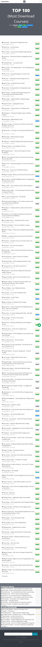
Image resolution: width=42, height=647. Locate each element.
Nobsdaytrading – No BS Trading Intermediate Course (17, 261)
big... (8, 204)
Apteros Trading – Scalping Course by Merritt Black (15, 604)
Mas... (8, 359)
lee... (8, 499)
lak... (8, 138)
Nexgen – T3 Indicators (8, 611)
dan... (8, 452)
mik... (8, 573)
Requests (15, 25)
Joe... (8, 401)
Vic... (8, 319)
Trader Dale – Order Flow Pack (11, 543)
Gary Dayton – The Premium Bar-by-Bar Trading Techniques (19, 502)
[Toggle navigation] (40, 1)
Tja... (8, 59)
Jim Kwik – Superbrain (9, 492)
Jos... (8, 110)
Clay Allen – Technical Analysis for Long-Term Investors (16, 602)
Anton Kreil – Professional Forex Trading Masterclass (17, 88)
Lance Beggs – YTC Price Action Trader (13, 318)
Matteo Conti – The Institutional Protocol (13, 618)
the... (8, 237)
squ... (8, 222)
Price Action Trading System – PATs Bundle (14, 196)
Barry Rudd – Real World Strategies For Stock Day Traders (17, 590)
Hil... (8, 267)
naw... (8, 461)
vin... (8, 121)
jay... (8, 529)
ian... (8, 294)
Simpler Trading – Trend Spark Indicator (13, 450)
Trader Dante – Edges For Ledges (11, 404)
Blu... (8, 310)
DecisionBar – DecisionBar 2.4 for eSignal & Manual (15, 599)
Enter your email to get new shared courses (14, 634)
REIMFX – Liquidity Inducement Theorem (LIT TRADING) (18, 236)
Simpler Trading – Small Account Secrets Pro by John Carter (18, 174)
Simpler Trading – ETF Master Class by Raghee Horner (17, 507)
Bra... (8, 411)
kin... (8, 299)
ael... (8, 472)
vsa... (8, 429)
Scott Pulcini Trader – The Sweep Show (13, 340)
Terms (24, 639)
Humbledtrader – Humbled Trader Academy (14, 527)
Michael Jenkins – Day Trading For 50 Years (14, 146)
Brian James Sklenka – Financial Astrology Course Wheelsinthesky (14, 609)
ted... (8, 325)
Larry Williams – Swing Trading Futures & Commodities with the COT (17, 619)
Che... (8, 258)
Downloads (30, 25)
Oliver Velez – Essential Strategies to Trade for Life (16, 74)
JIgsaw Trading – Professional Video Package (14, 302)
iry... (8, 133)
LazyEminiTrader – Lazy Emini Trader (13, 63)
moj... (8, 508)
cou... (8, 370)
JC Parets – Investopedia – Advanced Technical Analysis (17, 419)
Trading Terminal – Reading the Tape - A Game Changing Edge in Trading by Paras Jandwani (17, 614)
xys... (8, 540)
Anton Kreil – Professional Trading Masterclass (15, 42)
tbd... (8, 456)
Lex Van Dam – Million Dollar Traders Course (15, 357)
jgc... (8, 143)
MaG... (8, 217)
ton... (8, 514)
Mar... (8, 365)
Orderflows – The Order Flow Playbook (13, 245)
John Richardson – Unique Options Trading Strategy (15, 612)
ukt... (8, 566)
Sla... (8, 263)
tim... (8, 64)
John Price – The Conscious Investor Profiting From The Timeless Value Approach (16, 595)
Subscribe (35, 634)
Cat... (8, 147)
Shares (20, 25)
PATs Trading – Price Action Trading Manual (14, 522)
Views (24, 25)
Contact (34, 639)
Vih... (8, 116)
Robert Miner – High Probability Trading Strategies (16, 99)
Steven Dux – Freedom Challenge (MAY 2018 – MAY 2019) (17, 313)
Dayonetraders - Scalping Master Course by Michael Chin (18, 428)
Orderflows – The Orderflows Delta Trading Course (16, 433)
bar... (8, 314)
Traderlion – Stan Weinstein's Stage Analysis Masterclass (18, 565)
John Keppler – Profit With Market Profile (13, 518)
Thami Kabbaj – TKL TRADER (10, 470)
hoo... (8, 80)
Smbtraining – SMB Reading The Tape (13, 119)
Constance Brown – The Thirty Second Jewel (14, 266)
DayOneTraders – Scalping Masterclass (13, 103)
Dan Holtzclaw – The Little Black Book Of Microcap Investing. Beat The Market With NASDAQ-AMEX (17, 592)
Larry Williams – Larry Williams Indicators (14, 288)
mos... (8, 519)
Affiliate (17, 639)
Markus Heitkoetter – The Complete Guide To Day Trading (17, 597)
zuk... (8, 171)
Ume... (8, 494)
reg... (8, 160)
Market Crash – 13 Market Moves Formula (14, 83)
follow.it (24, 637)
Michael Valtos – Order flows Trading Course (15, 329)
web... (8, 70)
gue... (8, 167)
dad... (8, 289)
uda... (8, 285)
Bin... (8, 441)
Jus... (8, 53)
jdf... (8, 44)
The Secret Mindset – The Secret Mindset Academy (16, 225)
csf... (8, 348)
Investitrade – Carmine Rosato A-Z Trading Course (16, 108)
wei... (8, 420)
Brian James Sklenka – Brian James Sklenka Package (16, 368)
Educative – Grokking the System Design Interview (16, 78)
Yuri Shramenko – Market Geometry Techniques (15, 256)
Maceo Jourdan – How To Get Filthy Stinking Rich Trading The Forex (17, 623)
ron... (8, 555)
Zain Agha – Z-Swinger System (10, 600)
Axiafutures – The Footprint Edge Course (13, 414)
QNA (21, 639)
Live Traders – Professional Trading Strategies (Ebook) (17, 51)
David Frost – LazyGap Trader (11, 47)
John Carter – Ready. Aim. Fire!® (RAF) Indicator (15, 170)
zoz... (8, 533)
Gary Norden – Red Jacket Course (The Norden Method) (17, 455)
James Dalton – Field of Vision (11, 297)
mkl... (8, 341)
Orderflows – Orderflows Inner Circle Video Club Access (17, 241)
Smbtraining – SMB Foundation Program (13, 136)
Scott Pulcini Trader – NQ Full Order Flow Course (16, 220)
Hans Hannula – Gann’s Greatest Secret (12, 616)
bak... (8, 100)
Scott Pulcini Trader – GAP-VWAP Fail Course (15, 547)
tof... (8, 182)
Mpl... (8, 389)
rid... (8, 395)
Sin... (8, 382)
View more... (5, 576)
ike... (8, 187)
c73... (8, 211)
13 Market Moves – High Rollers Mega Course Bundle (16, 497)
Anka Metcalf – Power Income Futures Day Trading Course (18, 409)
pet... (8, 198)
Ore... (8, 48)
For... (8, 562)
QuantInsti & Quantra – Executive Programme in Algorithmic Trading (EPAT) (17, 624)
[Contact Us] (39, 325)
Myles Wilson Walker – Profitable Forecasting (15, 459)
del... (8, 233)
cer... (8, 489)
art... (8, 75)
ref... (8, 354)
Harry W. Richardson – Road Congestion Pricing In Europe (17, 588)
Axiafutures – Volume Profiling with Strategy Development (18, 141)
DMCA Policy (10, 639)
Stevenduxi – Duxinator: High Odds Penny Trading (16, 423)
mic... (8, 278)
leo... (8, 193)
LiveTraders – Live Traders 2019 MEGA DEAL (14, 292)
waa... (8, 253)
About (4, 639)
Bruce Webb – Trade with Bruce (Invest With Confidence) (17, 185)
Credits (29, 639)
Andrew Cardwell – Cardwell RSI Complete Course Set (17, 481)
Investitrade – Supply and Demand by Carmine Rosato (17, 532)
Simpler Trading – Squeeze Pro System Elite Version (16, 277)
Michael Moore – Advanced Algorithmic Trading (14, 621)
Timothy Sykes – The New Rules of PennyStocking (15, 593)
